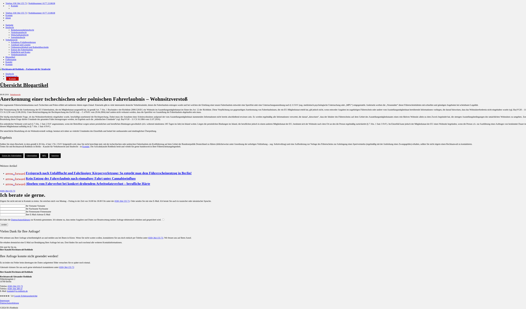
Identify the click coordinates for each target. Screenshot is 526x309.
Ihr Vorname (31, 206)
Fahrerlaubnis (32, 156)
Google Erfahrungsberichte (25, 296)
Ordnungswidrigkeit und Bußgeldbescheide (30, 47)
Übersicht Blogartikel (24, 85)
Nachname (43, 209)
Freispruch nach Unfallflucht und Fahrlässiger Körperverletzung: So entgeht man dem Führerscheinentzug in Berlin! (109, 173)
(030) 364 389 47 (15, 288)
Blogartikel (10, 57)
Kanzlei (8, 62)
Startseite (9, 25)
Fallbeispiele (10, 59)
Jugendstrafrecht (18, 37)
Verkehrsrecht (11, 40)
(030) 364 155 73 (7, 191)
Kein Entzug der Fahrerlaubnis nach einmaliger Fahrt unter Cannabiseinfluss (81, 178)
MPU (44, 156)
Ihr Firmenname (33, 211)
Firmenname (45, 211)
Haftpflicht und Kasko (20, 52)
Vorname (41, 206)
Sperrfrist (55, 156)
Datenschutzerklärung (20, 220)
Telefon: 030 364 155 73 (16, 3)
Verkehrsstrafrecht (19, 32)
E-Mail (47, 214)
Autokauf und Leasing (20, 45)
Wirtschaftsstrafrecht (19, 35)
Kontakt (14, 6)
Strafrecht (9, 27)
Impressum (4, 300)
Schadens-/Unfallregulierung (23, 42)
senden (4, 225)
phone (8, 18)
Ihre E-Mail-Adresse (35, 214)
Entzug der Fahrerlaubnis (22, 50)
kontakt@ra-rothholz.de (17, 291)
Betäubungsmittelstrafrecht (22, 30)
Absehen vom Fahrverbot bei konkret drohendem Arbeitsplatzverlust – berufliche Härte (88, 183)
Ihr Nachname (32, 209)
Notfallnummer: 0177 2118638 (41, 3)
